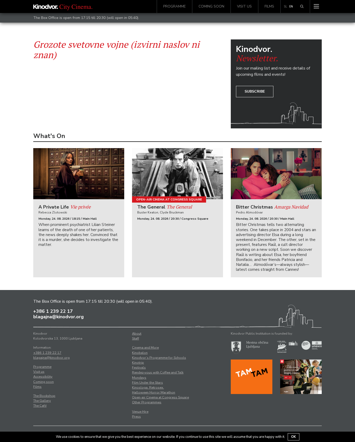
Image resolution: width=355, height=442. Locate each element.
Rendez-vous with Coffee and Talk (157, 372)
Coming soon (211, 6)
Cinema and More (145, 347)
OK (293, 436)
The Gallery (42, 400)
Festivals (139, 367)
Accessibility (42, 376)
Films (269, 6)
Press (136, 416)
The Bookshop (44, 395)
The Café (40, 405)
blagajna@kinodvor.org (58, 317)
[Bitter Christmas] (276, 173)
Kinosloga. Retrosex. (148, 387)
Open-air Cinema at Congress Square (169, 199)
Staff (135, 338)
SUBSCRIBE (255, 91)
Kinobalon (140, 352)
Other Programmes (146, 402)
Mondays (139, 377)
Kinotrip (138, 362)
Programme (174, 6)
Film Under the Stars (147, 382)
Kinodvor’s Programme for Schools (159, 357)
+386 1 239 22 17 (53, 311)
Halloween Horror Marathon (153, 392)
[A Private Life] (78, 173)
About (136, 333)
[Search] (302, 6)
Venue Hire (140, 411)
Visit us (244, 6)
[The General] (177, 173)
